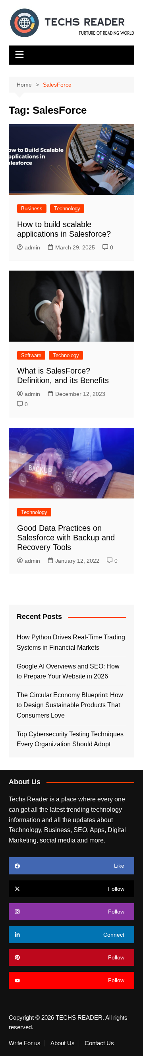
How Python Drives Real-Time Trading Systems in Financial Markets (71, 642)
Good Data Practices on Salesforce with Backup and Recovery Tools (66, 538)
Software (31, 355)
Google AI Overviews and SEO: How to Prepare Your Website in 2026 (68, 671)
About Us (62, 1043)
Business (32, 209)
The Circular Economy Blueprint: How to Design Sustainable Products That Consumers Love (70, 705)
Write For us (25, 1043)
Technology (67, 209)
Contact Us (99, 1043)
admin (32, 247)
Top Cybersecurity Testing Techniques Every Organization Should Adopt (70, 739)
